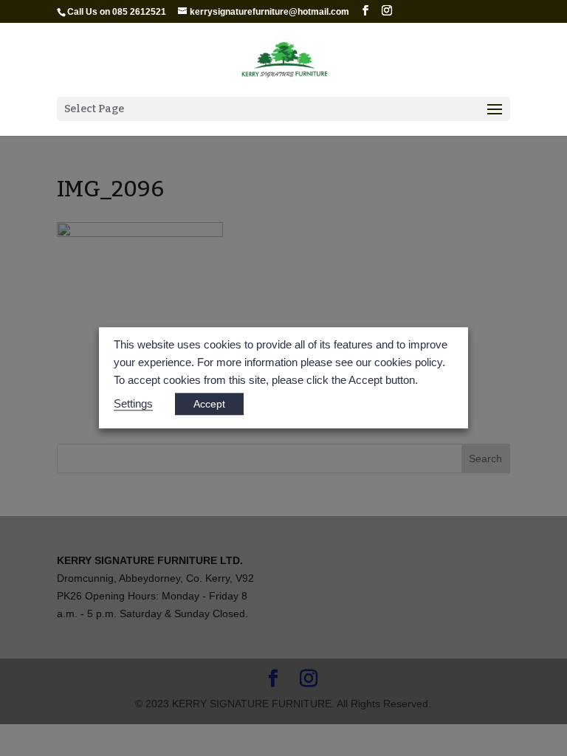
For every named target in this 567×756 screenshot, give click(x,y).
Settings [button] (133, 404)
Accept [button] (209, 404)
